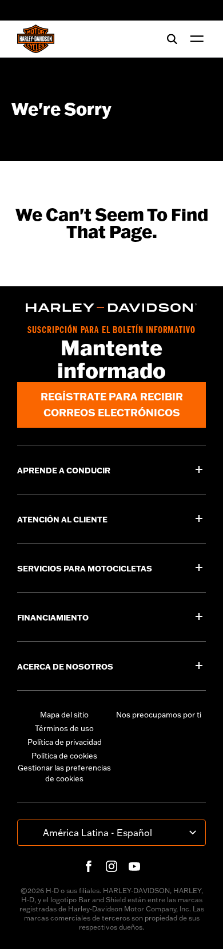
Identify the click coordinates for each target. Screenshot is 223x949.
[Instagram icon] (111, 866)
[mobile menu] (194, 39)
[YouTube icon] (134, 866)
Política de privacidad (64, 742)
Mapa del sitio (64, 714)
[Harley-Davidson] (111, 307)
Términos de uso (64, 728)
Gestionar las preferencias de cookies (64, 773)
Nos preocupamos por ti (158, 714)
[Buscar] (172, 39)
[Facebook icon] (88, 866)
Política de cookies (64, 755)
